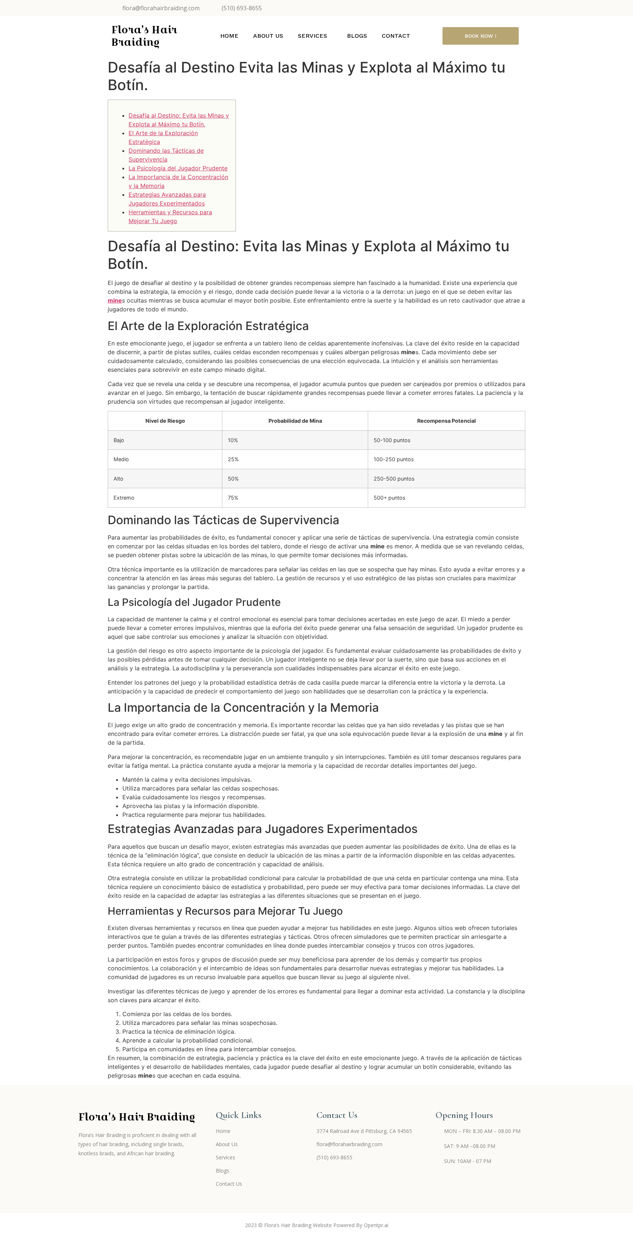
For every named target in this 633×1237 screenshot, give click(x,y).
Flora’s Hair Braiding (144, 35)
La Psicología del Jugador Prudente (178, 168)
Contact (396, 35)
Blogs (357, 35)
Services (312, 35)
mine (115, 300)
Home (229, 35)
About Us (268, 35)
